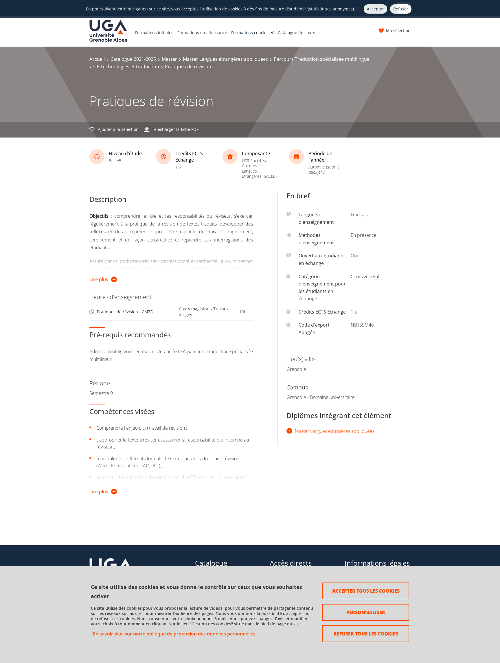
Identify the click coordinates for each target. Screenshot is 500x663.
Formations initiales (154, 32)
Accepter (375, 9)
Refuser (400, 9)
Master (169, 59)
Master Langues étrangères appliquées (225, 59)
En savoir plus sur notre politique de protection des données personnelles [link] (174, 634)
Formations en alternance (202, 32)
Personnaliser (365, 612)
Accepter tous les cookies (366, 590)
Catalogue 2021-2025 (133, 59)
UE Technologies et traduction (126, 66)
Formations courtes (250, 32)
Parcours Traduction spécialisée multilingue (322, 59)
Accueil (97, 59)
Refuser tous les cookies (366, 633)
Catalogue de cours (296, 32)
